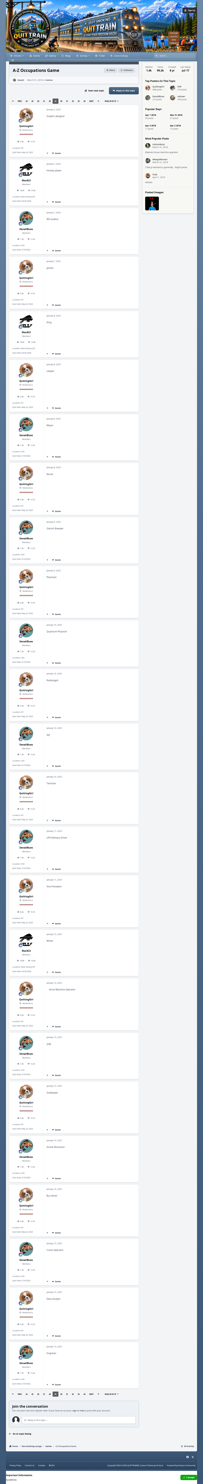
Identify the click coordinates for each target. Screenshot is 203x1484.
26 (38, 101)
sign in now (78, 1410)
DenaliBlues (26, 229)
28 (50, 101)
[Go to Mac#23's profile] (26, 169)
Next (91, 101)
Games (49, 80)
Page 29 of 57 (110, 101)
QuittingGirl (26, 126)
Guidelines (11, 1479)
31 (67, 101)
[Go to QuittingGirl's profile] (26, 115)
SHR (179, 86)
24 (26, 101)
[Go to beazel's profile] (14, 80)
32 (73, 101)
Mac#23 (26, 180)
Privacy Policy (15, 1465)
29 (55, 101)
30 (61, 101)
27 (44, 101)
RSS (53, 1465)
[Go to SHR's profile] (172, 88)
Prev (20, 101)
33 (79, 101)
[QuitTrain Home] (24, 24)
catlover (181, 96)
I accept (190, 1477)
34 (84, 101)
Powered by (181, 1465)
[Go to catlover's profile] (172, 97)
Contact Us (29, 1465)
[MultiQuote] (47, 153)
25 (32, 101)
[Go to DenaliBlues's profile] (26, 218)
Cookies (41, 1465)
